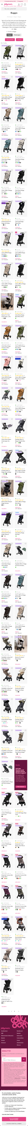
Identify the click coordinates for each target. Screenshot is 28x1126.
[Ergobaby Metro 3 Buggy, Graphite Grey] (15, 442)
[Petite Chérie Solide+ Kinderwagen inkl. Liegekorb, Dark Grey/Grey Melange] (2, 442)
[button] (2, 4)
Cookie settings (20, 1038)
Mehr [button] (15, 29)
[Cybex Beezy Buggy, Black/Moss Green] (15, 318)
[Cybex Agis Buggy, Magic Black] (3, 131)
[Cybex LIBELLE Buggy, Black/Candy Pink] (6, 100)
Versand (3, 1040)
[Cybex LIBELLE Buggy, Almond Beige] (3, 193)
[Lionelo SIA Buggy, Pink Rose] (20, 816)
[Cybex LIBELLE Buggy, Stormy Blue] (15, 598)
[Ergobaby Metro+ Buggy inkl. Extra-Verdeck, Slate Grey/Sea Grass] (2, 785)
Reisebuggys (17, 35)
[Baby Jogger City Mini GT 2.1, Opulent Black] (15, 473)
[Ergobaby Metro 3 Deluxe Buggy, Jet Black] (6, 411)
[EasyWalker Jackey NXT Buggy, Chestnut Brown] (6, 660)
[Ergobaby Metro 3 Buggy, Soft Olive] (18, 442)
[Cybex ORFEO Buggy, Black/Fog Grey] (15, 69)
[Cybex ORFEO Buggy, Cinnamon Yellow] (15, 411)
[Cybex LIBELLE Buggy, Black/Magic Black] (2, 100)
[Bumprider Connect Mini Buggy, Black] (2, 878)
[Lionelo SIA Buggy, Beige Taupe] (15, 816)
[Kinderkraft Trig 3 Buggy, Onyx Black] (18, 847)
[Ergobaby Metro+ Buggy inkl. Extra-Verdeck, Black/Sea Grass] (15, 567)
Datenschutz (19, 1035)
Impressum (3, 1042)
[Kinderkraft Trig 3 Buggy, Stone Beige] (17, 847)
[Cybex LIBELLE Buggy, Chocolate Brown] (2, 629)
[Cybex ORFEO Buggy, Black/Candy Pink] (18, 69)
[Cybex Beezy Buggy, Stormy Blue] (3, 69)
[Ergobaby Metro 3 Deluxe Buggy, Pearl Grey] (3, 411)
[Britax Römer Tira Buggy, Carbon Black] (3, 971)
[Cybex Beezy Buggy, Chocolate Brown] (2, 598)
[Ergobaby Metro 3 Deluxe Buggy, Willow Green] (2, 411)
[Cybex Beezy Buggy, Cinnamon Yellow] (2, 349)
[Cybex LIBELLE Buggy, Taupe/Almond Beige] (5, 100)
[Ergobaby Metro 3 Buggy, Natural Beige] (17, 442)
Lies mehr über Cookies (7, 1114)
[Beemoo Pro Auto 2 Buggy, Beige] (15, 660)
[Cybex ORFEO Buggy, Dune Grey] (17, 131)
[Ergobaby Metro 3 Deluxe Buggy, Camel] (5, 411)
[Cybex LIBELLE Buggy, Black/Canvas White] (3, 100)
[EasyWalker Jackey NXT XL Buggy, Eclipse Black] (2, 754)
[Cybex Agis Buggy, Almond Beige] (2, 131)
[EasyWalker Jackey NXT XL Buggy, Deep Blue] (3, 754)
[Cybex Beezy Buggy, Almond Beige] (2, 567)
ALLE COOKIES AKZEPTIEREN (14, 1119)
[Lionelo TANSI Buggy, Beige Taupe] (3, 816)
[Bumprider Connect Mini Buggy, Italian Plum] (5, 878)
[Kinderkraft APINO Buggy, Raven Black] (18, 691)
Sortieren (20, 39)
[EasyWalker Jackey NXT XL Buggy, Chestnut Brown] (5, 754)
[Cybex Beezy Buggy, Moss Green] (2, 69)
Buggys (15, 16)
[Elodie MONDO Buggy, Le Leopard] (2, 722)
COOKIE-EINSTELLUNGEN (14, 1123)
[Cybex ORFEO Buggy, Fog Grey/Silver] (20, 69)
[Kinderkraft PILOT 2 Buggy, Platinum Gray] (5, 224)
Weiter (18, 1011)
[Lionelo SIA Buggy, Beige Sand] (17, 816)
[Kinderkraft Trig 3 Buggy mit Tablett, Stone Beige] (18, 971)
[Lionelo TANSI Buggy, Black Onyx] (2, 816)
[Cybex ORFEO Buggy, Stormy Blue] (15, 131)
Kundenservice (4, 1031)
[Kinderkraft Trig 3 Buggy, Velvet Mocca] (15, 847)
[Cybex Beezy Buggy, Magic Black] (6, 69)
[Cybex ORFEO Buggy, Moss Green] (20, 131)
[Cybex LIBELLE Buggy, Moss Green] (6, 193)
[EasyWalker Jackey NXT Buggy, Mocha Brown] (3, 660)
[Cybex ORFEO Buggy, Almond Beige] (15, 629)
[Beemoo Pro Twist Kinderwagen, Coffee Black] (5, 318)
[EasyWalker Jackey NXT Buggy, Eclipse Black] (5, 660)
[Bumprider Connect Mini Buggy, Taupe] (3, 878)
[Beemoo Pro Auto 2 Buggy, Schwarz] (17, 660)
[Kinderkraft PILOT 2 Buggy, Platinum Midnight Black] (3, 224)
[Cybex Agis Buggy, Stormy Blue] (5, 131)
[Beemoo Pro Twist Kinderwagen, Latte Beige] (2, 318)
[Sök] (3, 9)
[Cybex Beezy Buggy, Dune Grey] (5, 69)
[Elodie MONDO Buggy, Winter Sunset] (5, 722)
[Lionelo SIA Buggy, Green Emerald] (18, 816)
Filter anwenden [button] (10, 39)
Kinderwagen (9, 16)
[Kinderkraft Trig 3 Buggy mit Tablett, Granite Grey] (15, 971)
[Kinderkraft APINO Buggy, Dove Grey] (17, 691)
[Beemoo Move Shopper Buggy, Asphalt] (3, 505)
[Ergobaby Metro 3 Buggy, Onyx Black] (20, 442)
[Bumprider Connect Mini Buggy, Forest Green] (6, 878)
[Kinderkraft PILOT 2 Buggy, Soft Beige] (2, 224)
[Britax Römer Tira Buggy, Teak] (2, 971)
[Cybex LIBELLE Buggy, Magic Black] (5, 193)
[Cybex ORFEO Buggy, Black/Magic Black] (17, 69)
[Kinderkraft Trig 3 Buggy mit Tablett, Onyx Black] (17, 971)
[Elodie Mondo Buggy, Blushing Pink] (6, 722)
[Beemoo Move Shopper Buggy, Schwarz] (2, 505)
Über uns (19, 1045)
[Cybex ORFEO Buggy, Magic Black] (18, 131)
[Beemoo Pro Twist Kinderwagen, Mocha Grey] (3, 318)
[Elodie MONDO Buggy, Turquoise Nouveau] (3, 722)
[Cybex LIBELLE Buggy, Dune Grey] (2, 193)
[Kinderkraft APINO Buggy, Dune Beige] (15, 691)
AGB (2, 1033)
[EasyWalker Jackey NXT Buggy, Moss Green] (2, 660)
